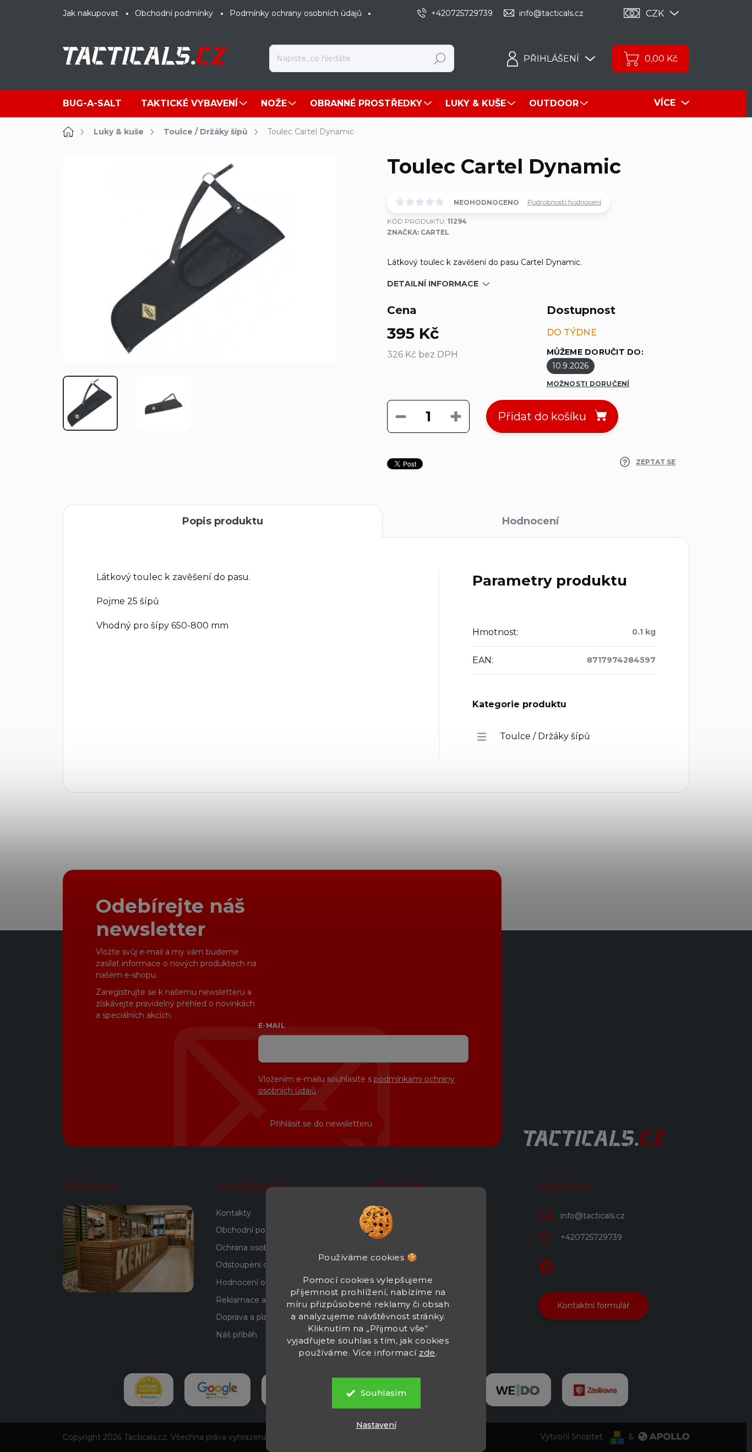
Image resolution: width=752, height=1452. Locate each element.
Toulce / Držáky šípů (545, 736)
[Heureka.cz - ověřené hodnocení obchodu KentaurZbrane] (148, 1390)
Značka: (418, 232)
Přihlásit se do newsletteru (321, 1124)
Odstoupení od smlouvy (262, 1265)
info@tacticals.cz (592, 1216)
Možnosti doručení (588, 384)
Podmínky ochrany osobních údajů (296, 13)
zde (427, 1352)
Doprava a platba (248, 1317)
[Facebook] (546, 1265)
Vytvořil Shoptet (571, 1437)
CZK (655, 13)
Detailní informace (432, 284)
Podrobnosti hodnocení (564, 202)
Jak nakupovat (90, 13)
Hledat (440, 58)
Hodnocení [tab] (530, 521)
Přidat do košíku (542, 416)
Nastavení (376, 1425)
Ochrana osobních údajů (262, 1248)
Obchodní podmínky (174, 13)
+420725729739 (591, 1237)
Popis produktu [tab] (222, 521)
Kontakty (233, 1213)
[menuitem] (96, 103)
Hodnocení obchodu (255, 1282)
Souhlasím (383, 1393)
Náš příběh (236, 1335)
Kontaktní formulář (593, 1305)
